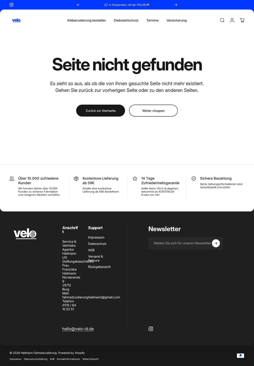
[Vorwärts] (175, 5)
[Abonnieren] (216, 243)
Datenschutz (97, 244)
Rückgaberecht (99, 267)
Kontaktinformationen (68, 359)
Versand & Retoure (95, 259)
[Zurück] (78, 5)
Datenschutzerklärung (35, 359)
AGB (91, 250)
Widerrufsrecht (91, 359)
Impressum (96, 237)
